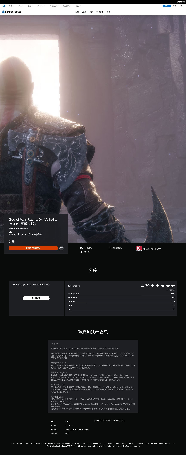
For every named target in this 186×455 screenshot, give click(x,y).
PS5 (20, 6)
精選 (84, 12)
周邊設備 (53, 6)
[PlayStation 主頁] (4, 6)
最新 (77, 12)
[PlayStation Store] (12, 11)
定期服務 (99, 12)
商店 (10, 6)
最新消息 (66, 6)
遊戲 (29, 6)
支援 (77, 6)
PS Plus (40, 6)
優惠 (91, 12)
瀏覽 (108, 12)
